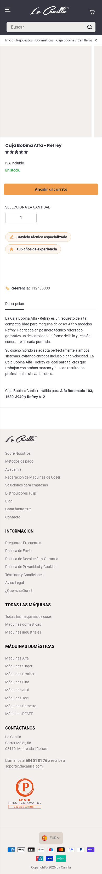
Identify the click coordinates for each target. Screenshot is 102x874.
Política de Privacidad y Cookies (30, 567)
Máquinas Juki (17, 690)
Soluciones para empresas (26, 485)
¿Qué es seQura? (18, 590)
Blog (9, 501)
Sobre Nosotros (18, 453)
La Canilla (63, 867)
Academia (13, 469)
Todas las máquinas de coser (28, 616)
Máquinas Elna (17, 682)
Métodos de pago (19, 461)
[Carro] (92, 12)
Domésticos (44, 40)
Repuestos (24, 40)
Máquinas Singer (18, 666)
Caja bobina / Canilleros (74, 40)
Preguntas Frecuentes (23, 543)
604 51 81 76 (36, 760)
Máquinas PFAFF (19, 714)
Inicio (9, 40)
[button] (8, 9)
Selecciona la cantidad (27, 207)
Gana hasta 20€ (18, 509)
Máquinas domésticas (23, 624)
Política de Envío (18, 551)
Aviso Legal (14, 583)
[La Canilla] (49, 12)
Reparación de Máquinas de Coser (32, 477)
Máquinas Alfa (17, 658)
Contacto (12, 517)
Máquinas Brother (20, 674)
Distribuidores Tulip (20, 493)
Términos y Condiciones (24, 575)
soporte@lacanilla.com (24, 766)
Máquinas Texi (17, 698)
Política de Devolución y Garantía (31, 559)
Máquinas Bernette (20, 706)
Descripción (14, 304)
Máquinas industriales (23, 632)
